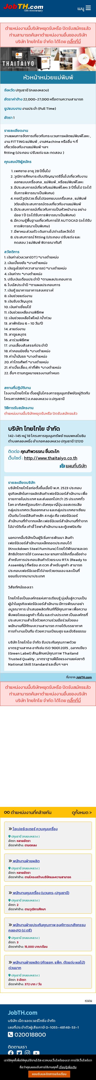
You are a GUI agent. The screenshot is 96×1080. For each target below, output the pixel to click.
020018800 (30, 1034)
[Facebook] (11, 1053)
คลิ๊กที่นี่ (74, 41)
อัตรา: (19, 841)
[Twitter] (19, 1053)
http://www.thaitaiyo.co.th (50, 458)
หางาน (88, 1000)
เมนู (81, 8)
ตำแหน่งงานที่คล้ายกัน (30, 812)
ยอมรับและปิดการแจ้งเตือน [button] (49, 1074)
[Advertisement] (48, 759)
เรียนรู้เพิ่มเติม (68, 1067)
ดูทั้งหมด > (82, 812)
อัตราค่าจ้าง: (22, 845)
